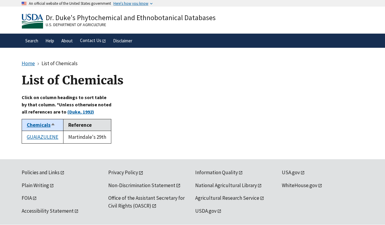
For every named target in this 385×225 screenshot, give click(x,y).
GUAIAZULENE (42, 137)
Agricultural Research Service (227, 198)
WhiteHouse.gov (299, 185)
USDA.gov (206, 211)
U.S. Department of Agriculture (76, 24)
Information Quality (216, 172)
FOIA (27, 198)
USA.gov (291, 172)
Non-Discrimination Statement (141, 185)
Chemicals (41, 125)
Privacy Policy (123, 172)
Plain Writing (35, 185)
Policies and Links (41, 172)
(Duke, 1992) (80, 112)
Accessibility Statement (48, 211)
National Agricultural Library (226, 185)
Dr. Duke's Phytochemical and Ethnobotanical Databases (131, 17)
